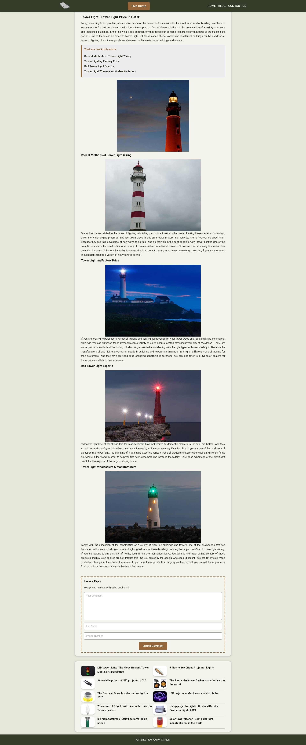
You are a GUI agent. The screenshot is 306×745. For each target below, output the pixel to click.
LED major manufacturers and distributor (194, 693)
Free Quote (138, 6)
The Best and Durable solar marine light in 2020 (122, 695)
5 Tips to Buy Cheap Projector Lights (191, 667)
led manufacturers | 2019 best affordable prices (122, 721)
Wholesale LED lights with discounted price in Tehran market (124, 708)
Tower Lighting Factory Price (102, 61)
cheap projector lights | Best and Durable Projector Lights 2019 (194, 708)
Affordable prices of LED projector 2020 (121, 680)
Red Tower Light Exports (99, 66)
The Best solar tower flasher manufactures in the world (197, 682)
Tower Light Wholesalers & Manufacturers (110, 71)
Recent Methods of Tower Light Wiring (107, 56)
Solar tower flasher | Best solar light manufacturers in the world (191, 721)
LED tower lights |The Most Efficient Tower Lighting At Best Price (123, 669)
